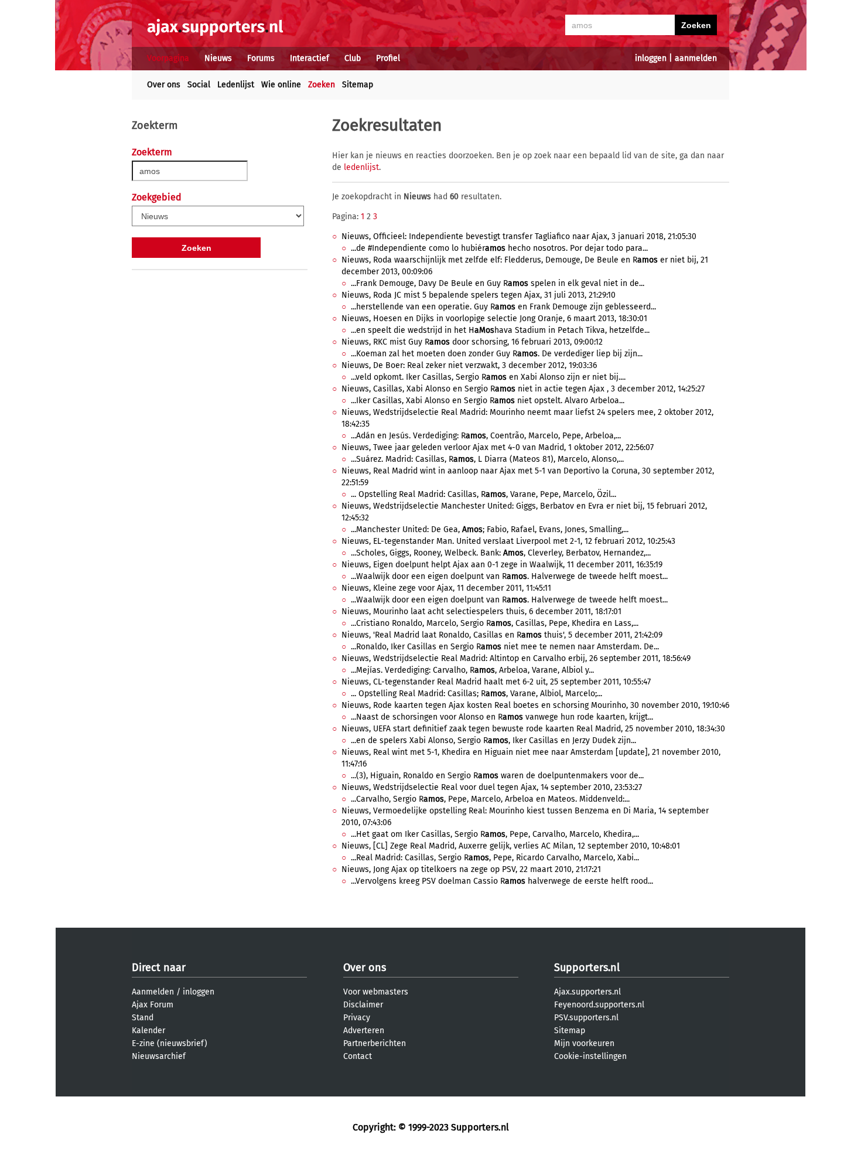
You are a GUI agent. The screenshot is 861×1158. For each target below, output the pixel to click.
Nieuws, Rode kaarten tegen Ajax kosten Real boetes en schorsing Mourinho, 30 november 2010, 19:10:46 (535, 705)
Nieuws (218, 58)
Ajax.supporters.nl (587, 992)
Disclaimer (363, 1005)
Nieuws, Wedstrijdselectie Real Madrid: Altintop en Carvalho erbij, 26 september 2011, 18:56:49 (516, 658)
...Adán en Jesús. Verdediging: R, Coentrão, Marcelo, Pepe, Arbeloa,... (486, 436)
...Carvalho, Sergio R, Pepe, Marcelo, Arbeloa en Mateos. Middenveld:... (490, 799)
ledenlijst (361, 167)
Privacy (356, 1018)
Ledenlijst (235, 85)
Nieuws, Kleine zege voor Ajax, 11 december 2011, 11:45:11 (446, 588)
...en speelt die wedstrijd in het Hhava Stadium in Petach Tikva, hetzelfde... (500, 330)
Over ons (163, 85)
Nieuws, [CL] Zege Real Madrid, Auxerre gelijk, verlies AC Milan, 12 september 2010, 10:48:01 (510, 846)
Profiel (388, 58)
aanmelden (696, 58)
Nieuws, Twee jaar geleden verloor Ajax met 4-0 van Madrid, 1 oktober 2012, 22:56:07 (497, 447)
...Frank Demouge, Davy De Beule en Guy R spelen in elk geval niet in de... (497, 283)
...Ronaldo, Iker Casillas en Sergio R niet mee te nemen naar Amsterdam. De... (505, 647)
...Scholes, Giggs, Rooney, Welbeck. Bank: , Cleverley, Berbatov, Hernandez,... (501, 553)
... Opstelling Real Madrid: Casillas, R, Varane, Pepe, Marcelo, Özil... (483, 494)
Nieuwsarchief (159, 1056)
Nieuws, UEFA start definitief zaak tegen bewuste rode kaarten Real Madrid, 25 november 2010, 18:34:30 (533, 729)
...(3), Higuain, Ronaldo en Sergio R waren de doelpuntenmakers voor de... (497, 776)
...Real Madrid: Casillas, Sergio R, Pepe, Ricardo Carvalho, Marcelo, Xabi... (495, 858)
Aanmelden (153, 992)
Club (352, 58)
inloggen (651, 58)
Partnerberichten (374, 1043)
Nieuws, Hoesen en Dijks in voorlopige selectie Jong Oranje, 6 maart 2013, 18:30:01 (494, 318)
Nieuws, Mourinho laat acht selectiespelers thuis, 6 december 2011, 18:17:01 (481, 612)
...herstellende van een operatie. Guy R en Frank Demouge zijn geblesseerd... (503, 307)
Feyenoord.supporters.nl (599, 1005)
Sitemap (357, 85)
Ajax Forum (152, 1005)
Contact (357, 1056)
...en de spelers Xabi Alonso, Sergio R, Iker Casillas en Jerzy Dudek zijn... (493, 740)
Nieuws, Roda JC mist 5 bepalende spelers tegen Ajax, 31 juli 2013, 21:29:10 (478, 295)
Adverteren (363, 1031)
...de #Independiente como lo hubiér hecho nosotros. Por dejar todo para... (499, 248)
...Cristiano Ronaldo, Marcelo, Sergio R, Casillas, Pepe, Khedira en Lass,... (494, 623)
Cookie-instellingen (590, 1056)
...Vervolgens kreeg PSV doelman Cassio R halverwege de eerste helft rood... (502, 881)
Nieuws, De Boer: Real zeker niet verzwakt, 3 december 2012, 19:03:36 (469, 365)
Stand (142, 1018)
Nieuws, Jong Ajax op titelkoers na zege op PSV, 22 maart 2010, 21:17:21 (471, 869)
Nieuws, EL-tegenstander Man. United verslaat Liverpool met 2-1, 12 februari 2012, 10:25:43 (508, 541)
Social (198, 85)
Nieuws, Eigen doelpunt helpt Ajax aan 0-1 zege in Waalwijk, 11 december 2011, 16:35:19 (501, 565)
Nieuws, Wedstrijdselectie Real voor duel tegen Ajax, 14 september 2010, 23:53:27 (491, 787)
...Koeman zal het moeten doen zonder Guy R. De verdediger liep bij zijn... (497, 354)
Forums (261, 58)
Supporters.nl (587, 967)
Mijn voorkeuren (584, 1043)
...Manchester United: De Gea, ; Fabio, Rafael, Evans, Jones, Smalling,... (489, 529)
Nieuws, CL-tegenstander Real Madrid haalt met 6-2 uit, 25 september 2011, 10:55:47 (496, 682)
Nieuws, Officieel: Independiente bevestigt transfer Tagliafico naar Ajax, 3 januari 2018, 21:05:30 (518, 236)
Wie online (281, 85)
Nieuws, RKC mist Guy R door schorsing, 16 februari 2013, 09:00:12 (472, 342)
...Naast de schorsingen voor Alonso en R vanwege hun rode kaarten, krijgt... (502, 717)
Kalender (148, 1031)
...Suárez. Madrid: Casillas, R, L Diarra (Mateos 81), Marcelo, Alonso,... (487, 459)
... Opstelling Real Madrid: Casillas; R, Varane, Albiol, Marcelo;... (476, 694)
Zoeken (321, 85)
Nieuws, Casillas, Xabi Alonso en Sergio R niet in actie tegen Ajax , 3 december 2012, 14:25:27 (523, 389)
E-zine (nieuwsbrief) (169, 1043)
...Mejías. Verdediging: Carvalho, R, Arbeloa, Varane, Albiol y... (472, 670)
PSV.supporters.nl (586, 1018)
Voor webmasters (375, 992)
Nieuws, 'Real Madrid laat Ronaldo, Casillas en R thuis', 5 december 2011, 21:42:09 (501, 635)
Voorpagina (168, 58)
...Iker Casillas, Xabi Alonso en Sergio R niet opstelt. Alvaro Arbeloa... (487, 401)
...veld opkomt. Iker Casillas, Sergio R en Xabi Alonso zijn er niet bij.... (488, 377)
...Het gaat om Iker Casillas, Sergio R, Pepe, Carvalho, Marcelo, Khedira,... (495, 834)
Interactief (309, 58)
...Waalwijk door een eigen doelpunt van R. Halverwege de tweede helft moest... (509, 576)
